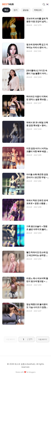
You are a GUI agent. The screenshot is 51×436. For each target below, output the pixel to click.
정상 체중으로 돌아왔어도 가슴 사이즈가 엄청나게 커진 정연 (37, 307)
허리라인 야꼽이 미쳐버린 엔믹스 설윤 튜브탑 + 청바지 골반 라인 (37, 99)
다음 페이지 (42, 339)
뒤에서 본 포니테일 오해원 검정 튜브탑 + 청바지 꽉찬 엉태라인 (37, 125)
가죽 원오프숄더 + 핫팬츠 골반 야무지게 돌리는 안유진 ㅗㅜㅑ (37, 229)
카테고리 (38, 10)
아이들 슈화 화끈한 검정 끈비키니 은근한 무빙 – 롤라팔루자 (37, 177)
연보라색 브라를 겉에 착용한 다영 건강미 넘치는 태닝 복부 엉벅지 (37, 21)
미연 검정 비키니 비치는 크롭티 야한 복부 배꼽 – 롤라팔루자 (37, 151)
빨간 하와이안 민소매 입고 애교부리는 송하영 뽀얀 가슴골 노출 (37, 255)
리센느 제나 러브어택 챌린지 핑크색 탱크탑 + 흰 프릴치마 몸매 (37, 281)
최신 (6, 10)
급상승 (26, 10)
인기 (15, 10)
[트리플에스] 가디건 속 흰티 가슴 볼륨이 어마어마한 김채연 (37, 73)
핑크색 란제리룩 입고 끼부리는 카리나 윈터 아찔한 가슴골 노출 (37, 47)
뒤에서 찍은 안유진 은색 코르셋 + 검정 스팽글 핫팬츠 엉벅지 (37, 203)
